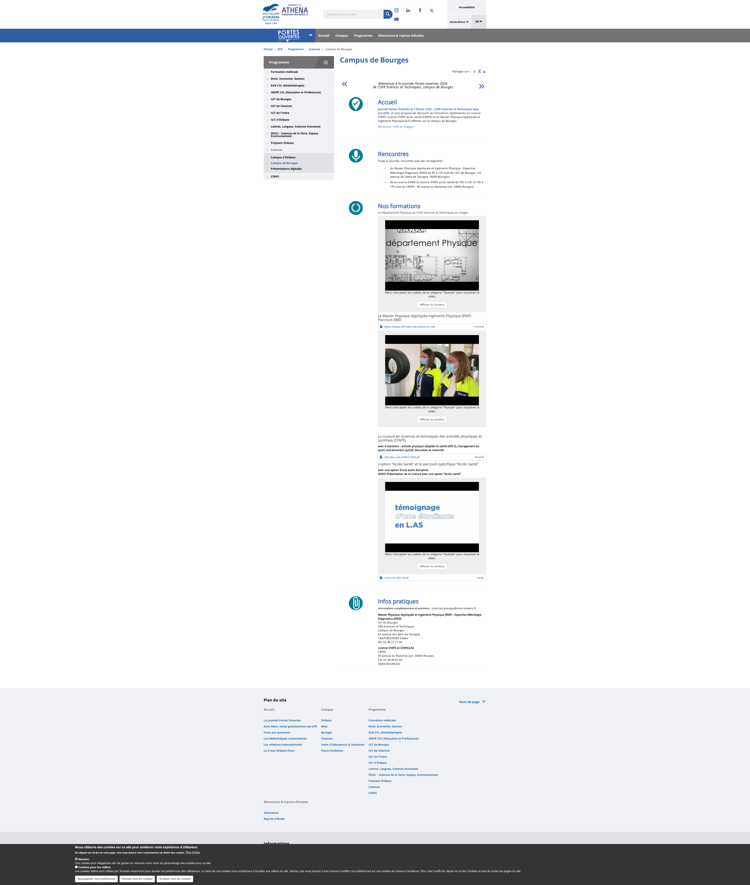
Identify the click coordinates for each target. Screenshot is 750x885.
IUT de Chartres (281, 106)
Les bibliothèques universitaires (285, 738)
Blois (324, 726)
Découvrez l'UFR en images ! (396, 126)
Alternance (271, 813)
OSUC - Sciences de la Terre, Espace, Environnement (295, 134)
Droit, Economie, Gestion (287, 78)
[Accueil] (271, 11)
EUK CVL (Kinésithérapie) (287, 85)
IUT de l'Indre (280, 113)
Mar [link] (437, 186)
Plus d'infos (193, 852)
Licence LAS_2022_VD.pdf (396, 577)
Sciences (314, 49)
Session (83, 859)
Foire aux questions (277, 732)
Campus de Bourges (284, 163)
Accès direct (457, 22)
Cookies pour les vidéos (94, 867)
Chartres (327, 738)
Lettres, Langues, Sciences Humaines (296, 126)
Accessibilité (467, 7)
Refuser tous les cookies (137, 878)
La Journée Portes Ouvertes (282, 720)
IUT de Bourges (281, 99)
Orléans (326, 720)
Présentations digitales (286, 168)
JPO (280, 49)
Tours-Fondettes (332, 750)
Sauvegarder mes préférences (96, 878)
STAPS (275, 176)
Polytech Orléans (282, 143)
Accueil (323, 35)
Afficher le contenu (432, 304)
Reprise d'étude (274, 819)
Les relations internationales (283, 744)
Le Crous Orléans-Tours (279, 750)
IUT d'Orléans (280, 119)
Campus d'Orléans (283, 157)
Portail (268, 49)
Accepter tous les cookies (175, 878)
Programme (363, 35)
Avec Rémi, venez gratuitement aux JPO (290, 726)
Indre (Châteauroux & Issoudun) (343, 744)
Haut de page (469, 702)
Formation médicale (284, 72)
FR (477, 21)
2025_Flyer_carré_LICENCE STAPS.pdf (402, 457)
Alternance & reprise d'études (401, 35)
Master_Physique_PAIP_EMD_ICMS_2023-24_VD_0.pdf (409, 326)
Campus (341, 35)
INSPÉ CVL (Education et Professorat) (296, 92)
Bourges (326, 732)
